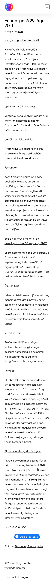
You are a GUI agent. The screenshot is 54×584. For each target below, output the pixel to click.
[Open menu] (47, 7)
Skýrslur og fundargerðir (29, 546)
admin (20, 31)
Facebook (10, 577)
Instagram (24, 577)
